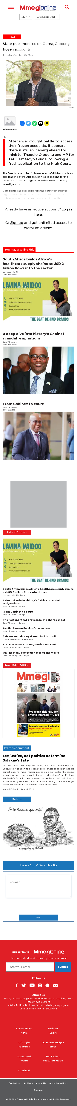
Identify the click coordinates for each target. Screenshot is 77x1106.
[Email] (57, 985)
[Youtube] (33, 985)
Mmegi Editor (10, 789)
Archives (28, 1083)
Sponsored (24, 1056)
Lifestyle (24, 1043)
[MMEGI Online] (38, 8)
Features (24, 1047)
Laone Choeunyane (12, 648)
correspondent (10, 272)
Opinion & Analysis (53, 1043)
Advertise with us (58, 1083)
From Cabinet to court (23, 404)
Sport (53, 1033)
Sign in (25, 17)
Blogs (53, 1047)
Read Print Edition (16, 665)
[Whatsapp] (48, 985)
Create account (47, 17)
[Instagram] (41, 985)
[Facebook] (18, 985)
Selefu (16, 799)
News (11, 37)
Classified (24, 1070)
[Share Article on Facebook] (22, 123)
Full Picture (53, 1056)
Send (38, 917)
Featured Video (53, 1061)
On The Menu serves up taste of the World (31, 653)
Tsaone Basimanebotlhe (14, 639)
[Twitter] (25, 985)
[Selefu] (38, 830)
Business (53, 1029)
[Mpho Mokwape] (10, 121)
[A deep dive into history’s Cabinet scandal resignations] (38, 370)
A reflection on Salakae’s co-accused (28, 628)
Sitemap (38, 1090)
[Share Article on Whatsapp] (34, 123)
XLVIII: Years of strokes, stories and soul (29, 645)
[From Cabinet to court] (38, 436)
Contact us (14, 1083)
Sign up (16, 222)
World (24, 1061)
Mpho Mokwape (10, 129)
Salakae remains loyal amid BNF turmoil (29, 636)
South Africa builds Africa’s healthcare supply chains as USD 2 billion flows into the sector (33, 264)
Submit (63, 967)
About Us (41, 1083)
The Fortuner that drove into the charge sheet (34, 620)
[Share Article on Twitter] (28, 123)
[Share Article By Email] (40, 123)
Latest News (24, 1029)
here (38, 214)
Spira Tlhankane (10, 342)
